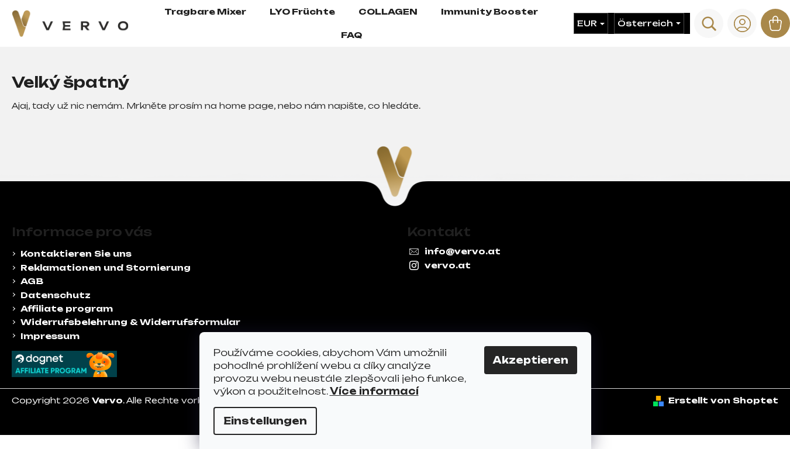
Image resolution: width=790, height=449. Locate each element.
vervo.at (448, 265)
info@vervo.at (463, 251)
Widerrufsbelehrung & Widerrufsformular (130, 322)
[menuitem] (205, 11)
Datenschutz (55, 295)
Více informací (374, 391)
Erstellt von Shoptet (723, 400)
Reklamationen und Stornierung (105, 267)
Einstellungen (265, 421)
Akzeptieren (530, 360)
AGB (31, 281)
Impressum (50, 336)
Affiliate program (66, 308)
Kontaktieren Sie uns (76, 253)
